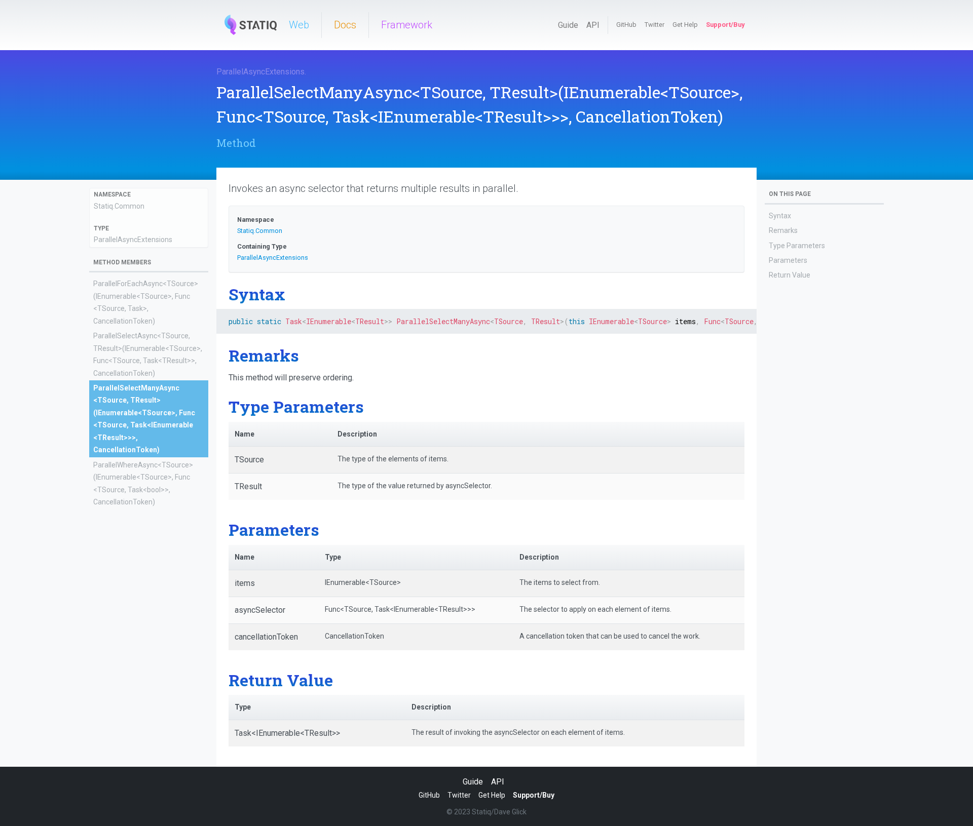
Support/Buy (725, 24)
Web (299, 25)
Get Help (685, 24)
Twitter (654, 24)
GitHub (626, 24)
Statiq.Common (119, 206)
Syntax (780, 216)
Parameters (788, 260)
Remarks (783, 230)
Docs (345, 25)
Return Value (789, 275)
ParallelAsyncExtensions (260, 71)
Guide (568, 25)
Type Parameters (797, 246)
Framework (406, 25)
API (593, 25)
